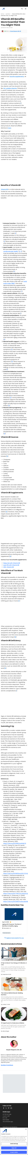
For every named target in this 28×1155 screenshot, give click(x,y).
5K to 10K (5, 1118)
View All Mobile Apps (8, 1121)
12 (10, 397)
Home (2, 14)
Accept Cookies (14, 1152)
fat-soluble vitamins (10, 88)
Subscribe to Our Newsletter (10, 1127)
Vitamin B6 (4, 189)
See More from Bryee (7, 1065)
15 (7, 456)
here (9, 128)
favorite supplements (16, 76)
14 (4, 433)
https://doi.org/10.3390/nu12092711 (14, 843)
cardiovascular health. (10, 251)
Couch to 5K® (6, 1116)
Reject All (14, 1148)
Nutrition (8, 14)
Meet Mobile (6, 1120)
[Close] (26, 1129)
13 (9, 405)
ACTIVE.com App (7, 1114)
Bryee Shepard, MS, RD (15, 31)
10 (12, 361)
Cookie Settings (14, 1143)
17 (19, 601)
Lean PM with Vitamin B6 (11, 565)
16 (10, 556)
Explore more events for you (15, 938)
